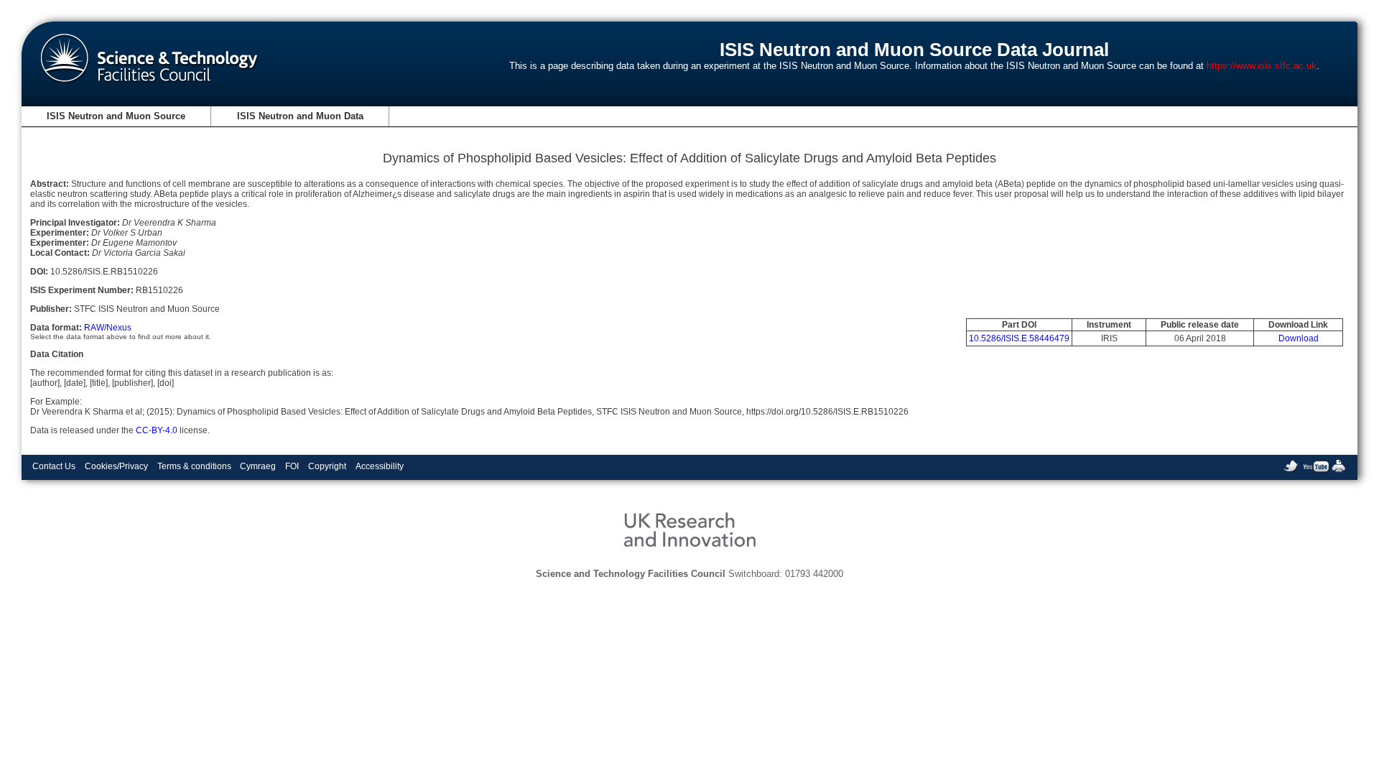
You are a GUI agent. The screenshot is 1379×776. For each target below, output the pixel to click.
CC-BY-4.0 (156, 430)
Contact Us (53, 466)
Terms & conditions (194, 466)
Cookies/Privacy (116, 466)
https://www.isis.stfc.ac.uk (1262, 65)
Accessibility (380, 466)
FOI (292, 466)
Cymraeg (258, 466)
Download (1298, 338)
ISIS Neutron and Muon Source (116, 116)
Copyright (327, 466)
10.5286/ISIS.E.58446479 (1019, 338)
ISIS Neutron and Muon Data (300, 116)
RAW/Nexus (107, 328)
